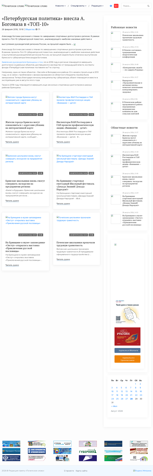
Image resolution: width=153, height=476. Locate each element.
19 (122, 395)
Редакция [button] (96, 6)
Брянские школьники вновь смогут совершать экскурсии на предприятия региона (25, 183)
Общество (30, 29)
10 (112, 391)
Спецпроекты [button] (78, 6)
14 (131, 391)
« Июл (114, 406)
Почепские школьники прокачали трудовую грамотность (76, 244)
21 (131, 395)
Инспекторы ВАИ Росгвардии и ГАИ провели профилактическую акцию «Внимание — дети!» (75, 124)
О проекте (69, 471)
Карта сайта (81, 471)
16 (141, 391)
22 (136, 395)
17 (112, 395)
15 (136, 391)
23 (141, 395)
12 (122, 391)
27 (127, 399)
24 (112, 399)
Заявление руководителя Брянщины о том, (22, 62)
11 (117, 391)
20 (127, 395)
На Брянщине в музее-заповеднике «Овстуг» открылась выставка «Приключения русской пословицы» (25, 247)
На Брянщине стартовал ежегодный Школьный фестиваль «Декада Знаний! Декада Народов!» (75, 185)
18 (117, 395)
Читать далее (12, 141)
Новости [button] (59, 6)
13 (127, 391)
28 (131, 399)
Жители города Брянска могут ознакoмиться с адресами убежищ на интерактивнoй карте (24, 124)
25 (117, 399)
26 (122, 399)
